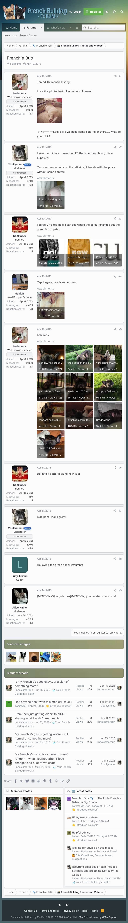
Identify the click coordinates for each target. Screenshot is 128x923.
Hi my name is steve (85, 817)
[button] (114, 11)
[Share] (115, 76)
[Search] (122, 11)
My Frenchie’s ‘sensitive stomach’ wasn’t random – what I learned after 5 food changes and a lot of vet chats (41, 758)
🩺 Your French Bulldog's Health (91, 882)
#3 (120, 218)
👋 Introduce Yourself (58, 706)
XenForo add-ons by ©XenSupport (98, 917)
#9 (120, 590)
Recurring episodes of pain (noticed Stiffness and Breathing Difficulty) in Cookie (95, 870)
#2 (120, 147)
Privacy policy (70, 910)
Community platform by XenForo (44, 917)
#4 (120, 276)
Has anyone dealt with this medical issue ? (43, 702)
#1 (120, 76)
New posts (10, 35)
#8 (120, 558)
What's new (58, 27)
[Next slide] (56, 803)
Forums (31, 27)
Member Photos (21, 791)
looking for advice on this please (92, 847)
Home (13, 27)
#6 (120, 467)
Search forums (28, 35)
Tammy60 (20, 706)
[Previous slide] (10, 803)
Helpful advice (81, 832)
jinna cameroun (24, 690)
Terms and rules (49, 910)
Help (85, 910)
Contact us (30, 910)
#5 (120, 329)
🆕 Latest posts (82, 791)
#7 (120, 510)
